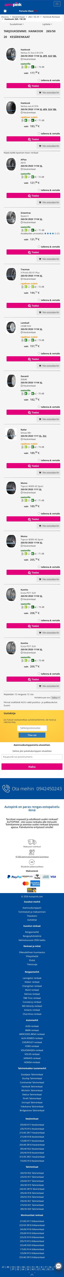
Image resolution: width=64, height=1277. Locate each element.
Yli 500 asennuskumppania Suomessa (32, 856)
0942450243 (48, 788)
